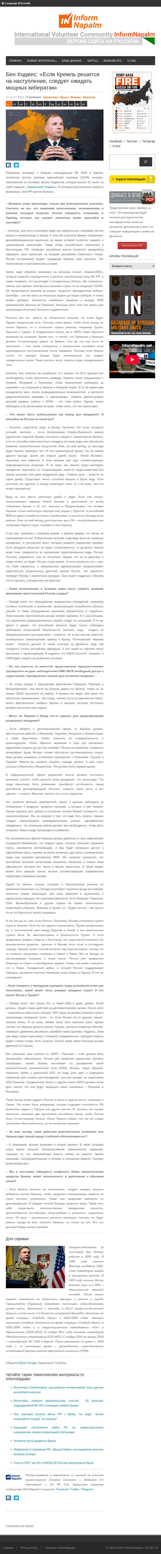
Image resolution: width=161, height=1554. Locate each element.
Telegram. (87, 1489)
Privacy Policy (29, 1547)
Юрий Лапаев (28, 1362)
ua (21, 104)
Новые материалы (41, 60)
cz (14, 104)
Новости (89, 97)
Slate (116, 146)
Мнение (75, 97)
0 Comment (33, 97)
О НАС (131, 60)
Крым (64, 97)
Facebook (62, 1489)
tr (26, 104)
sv (64, 104)
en (39, 104)
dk (77, 104)
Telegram (148, 141)
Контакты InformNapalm (61, 1547)
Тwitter (75, 1489)
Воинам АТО (112, 60)
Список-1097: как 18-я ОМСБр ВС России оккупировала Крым (53, 1462)
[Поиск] (145, 161)
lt (45, 104)
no (71, 104)
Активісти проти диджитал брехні (35, 1440)
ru (8, 104)
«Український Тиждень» (41, 186)
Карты (92, 60)
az (58, 104)
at (83, 104)
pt (33, 104)
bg (52, 104)
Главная (15, 60)
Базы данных (72, 60)
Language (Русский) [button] (17, 3)
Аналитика (50, 97)
